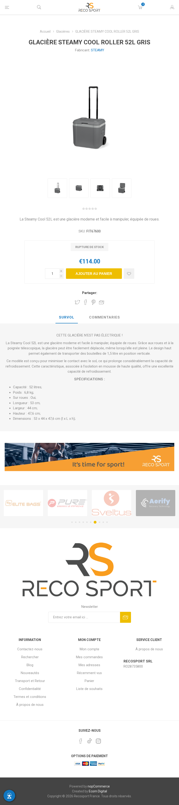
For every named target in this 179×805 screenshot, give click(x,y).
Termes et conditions (30, 697)
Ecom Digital (98, 791)
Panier (89, 681)
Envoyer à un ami (101, 302)
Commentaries (104, 317)
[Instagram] (98, 741)
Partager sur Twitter (77, 302)
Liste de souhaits (89, 689)
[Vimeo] (89, 739)
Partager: (89, 293)
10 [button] (107, 522)
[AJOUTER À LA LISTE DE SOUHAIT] (129, 273)
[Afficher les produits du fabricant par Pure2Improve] (67, 503)
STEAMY (97, 50)
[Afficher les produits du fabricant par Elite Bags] (23, 503)
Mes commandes (89, 657)
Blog (30, 665)
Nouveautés (30, 673)
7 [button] (95, 522)
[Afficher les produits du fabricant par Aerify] (155, 503)
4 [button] (83, 522)
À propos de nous (30, 705)
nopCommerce (99, 786)
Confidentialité (30, 689)
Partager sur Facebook (85, 302)
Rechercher (30, 657)
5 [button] (87, 522)
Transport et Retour (30, 681)
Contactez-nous (29, 649)
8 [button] (99, 522)
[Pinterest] (80, 741)
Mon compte (89, 649)
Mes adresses (89, 665)
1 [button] (72, 522)
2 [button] (75, 522)
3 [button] (79, 522)
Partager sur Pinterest (93, 302)
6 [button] (90, 522)
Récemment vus (89, 673)
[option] (57, 188)
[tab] (66, 317)
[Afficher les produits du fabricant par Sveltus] (111, 503)
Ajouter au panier (94, 274)
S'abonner (125, 617)
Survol (66, 317)
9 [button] (103, 522)
